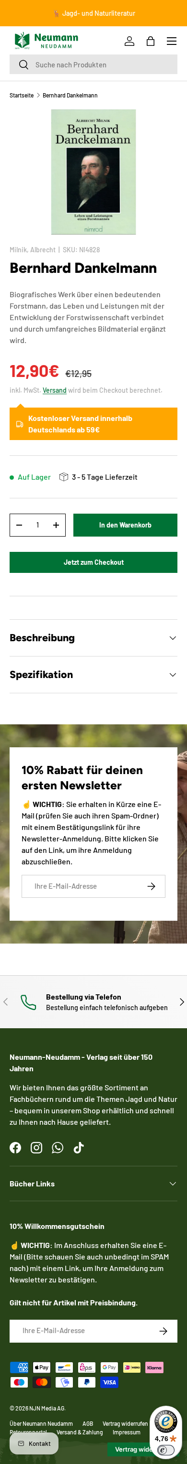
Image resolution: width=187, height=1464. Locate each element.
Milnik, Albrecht (33, 250)
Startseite (22, 95)
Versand (55, 390)
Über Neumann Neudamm (41, 1423)
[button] (150, 41)
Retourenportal (28, 1432)
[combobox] (93, 64)
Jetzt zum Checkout (94, 562)
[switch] (166, 1450)
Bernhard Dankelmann (70, 95)
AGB (87, 1423)
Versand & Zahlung (80, 1432)
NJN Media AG (46, 1408)
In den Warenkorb (125, 525)
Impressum (126, 1432)
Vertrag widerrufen (125, 1423)
